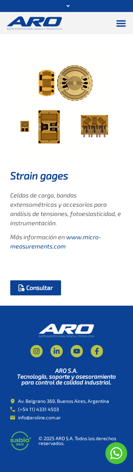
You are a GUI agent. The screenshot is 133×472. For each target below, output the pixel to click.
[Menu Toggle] (121, 23)
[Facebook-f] (97, 351)
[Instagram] (36, 351)
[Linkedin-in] (56, 351)
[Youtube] (77, 351)
